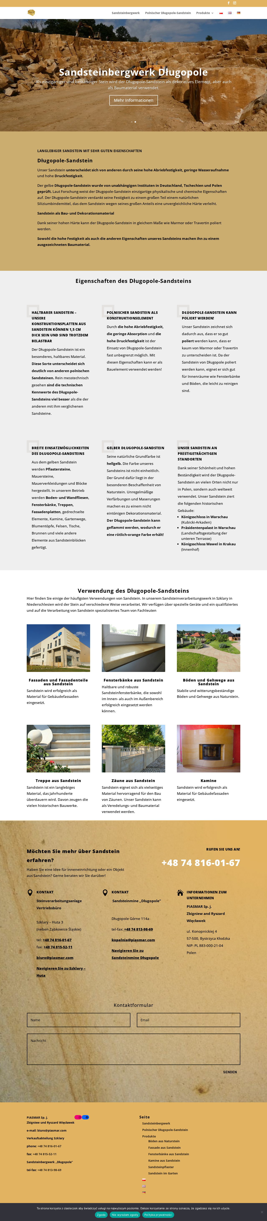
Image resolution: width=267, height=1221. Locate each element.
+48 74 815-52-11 (58, 947)
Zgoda (101, 1214)
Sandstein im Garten (163, 1173)
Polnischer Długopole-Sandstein (168, 13)
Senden (230, 1072)
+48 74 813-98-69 (138, 929)
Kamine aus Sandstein (164, 1160)
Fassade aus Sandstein (164, 1148)
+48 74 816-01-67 (57, 939)
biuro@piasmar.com (55, 957)
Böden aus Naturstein (164, 1141)
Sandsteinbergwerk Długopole (133, 71)
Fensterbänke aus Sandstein (168, 1154)
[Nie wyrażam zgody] (262, 1212)
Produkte (203, 13)
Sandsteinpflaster (161, 1167)
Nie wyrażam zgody (125, 1214)
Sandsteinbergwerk (126, 13)
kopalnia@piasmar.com (133, 939)
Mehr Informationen (133, 100)
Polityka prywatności (158, 1214)
